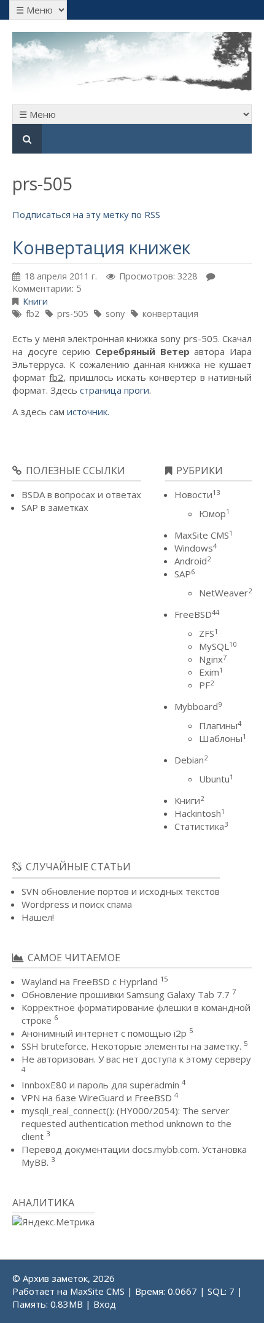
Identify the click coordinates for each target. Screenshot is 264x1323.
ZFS (208, 633)
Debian (191, 760)
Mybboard (198, 706)
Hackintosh (199, 813)
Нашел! (37, 917)
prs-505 (72, 313)
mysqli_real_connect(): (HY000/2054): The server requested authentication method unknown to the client (126, 1123)
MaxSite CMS (203, 535)
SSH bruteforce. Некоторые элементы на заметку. (131, 1046)
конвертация (170, 313)
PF (206, 685)
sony (115, 313)
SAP (184, 574)
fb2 (32, 313)
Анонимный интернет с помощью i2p (104, 1033)
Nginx (213, 659)
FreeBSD (196, 614)
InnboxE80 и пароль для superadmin (100, 1085)
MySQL (217, 646)
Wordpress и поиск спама (76, 904)
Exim (211, 672)
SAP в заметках (54, 507)
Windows (195, 548)
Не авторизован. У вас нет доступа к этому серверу (136, 1059)
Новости (197, 494)
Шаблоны (222, 738)
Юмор (214, 513)
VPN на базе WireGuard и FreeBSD (96, 1097)
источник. (88, 411)
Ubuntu (216, 779)
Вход (104, 1304)
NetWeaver (225, 593)
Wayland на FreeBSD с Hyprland (89, 981)
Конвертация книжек (101, 247)
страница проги (114, 390)
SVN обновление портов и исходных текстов (120, 891)
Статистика (201, 826)
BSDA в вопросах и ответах (81, 494)
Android (192, 561)
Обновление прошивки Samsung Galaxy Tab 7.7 (125, 994)
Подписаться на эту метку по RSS (86, 214)
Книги (35, 301)
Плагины (220, 725)
